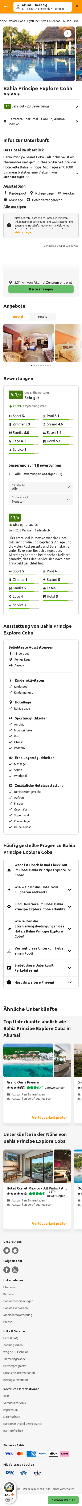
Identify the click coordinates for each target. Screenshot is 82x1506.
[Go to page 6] (43, 365)
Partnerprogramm (14, 1366)
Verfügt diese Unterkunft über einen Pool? (40, 950)
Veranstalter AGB (14, 1403)
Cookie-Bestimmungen (18, 1301)
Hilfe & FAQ (10, 1338)
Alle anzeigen (14, 207)
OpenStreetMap (68, 245)
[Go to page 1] (31, 365)
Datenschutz (11, 1417)
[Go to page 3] (36, 365)
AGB (6, 1396)
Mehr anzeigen (23, 232)
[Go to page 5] (41, 365)
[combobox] (41, 487)
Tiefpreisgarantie (14, 1359)
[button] (39, 53)
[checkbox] (11, 474)
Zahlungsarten (13, 1345)
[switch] (9, 1500)
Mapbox (51, 245)
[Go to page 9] (50, 365)
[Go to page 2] (34, 365)
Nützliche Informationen (19, 1373)
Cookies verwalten (15, 1308)
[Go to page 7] (45, 365)
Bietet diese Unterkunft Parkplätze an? (34, 967)
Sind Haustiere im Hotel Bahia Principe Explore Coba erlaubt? (40, 906)
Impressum (10, 1410)
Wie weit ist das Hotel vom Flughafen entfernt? (36, 889)
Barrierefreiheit (13, 1430)
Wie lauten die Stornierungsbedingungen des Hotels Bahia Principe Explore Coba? (39, 928)
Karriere (8, 1294)
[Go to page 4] (38, 365)
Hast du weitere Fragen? (34, 982)
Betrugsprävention (15, 1379)
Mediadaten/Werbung (17, 1315)
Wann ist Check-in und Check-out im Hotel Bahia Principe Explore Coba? (41, 870)
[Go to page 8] (48, 365)
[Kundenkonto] (77, 6)
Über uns (9, 1287)
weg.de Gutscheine (16, 1352)
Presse (7, 1322)
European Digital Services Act (22, 1423)
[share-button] (68, 34)
